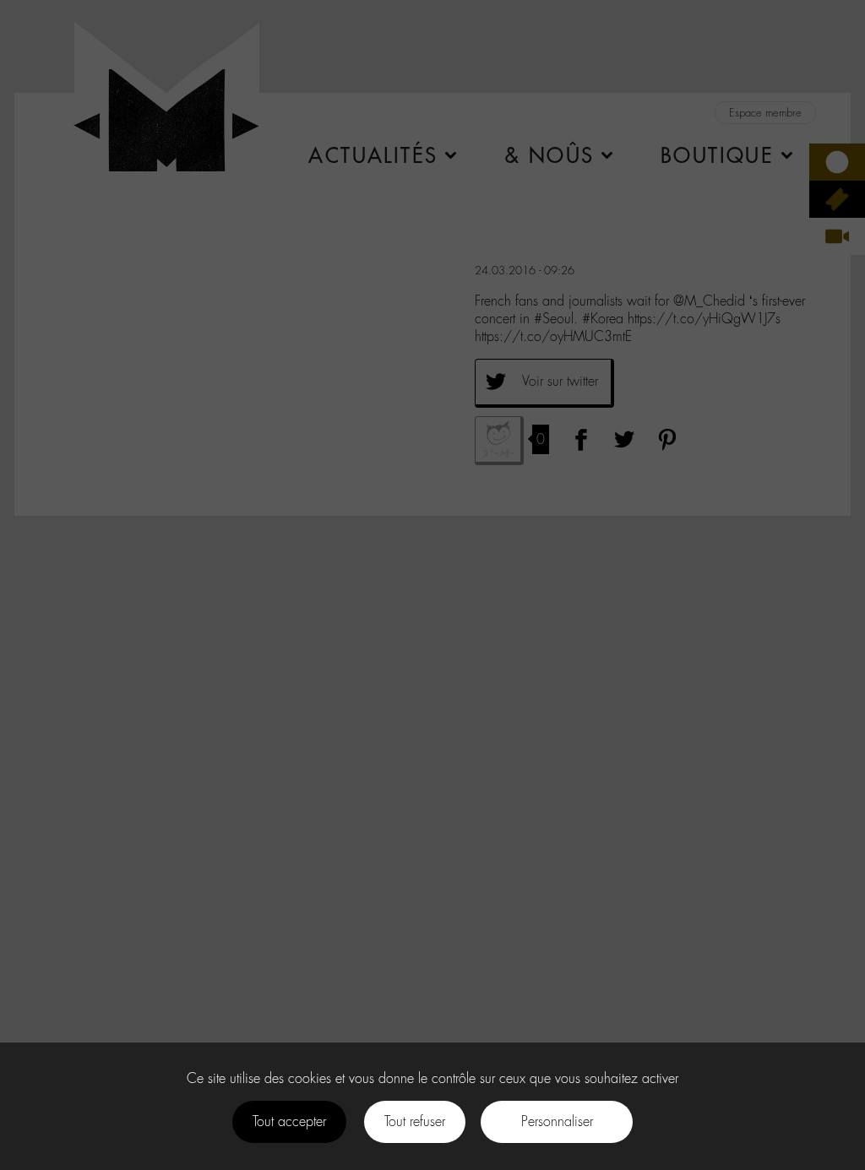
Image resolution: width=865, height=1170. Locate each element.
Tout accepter (289, 1121)
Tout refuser (414, 1121)
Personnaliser (557, 1121)
